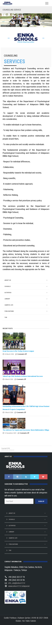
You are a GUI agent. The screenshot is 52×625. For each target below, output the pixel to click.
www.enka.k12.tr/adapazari (19, 586)
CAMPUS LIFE (9, 305)
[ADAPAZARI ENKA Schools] (7, 3)
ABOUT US (8, 280)
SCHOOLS (8, 286)
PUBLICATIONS (9, 311)
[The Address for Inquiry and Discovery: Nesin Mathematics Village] (25, 423)
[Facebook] (9, 476)
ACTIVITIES (8, 292)
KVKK (34, 618)
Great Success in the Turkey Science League (18, 351)
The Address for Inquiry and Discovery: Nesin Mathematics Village (26, 430)
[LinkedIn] (26, 476)
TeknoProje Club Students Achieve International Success (23, 376)
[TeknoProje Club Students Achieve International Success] (25, 367)
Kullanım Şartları (24, 618)
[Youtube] (43, 476)
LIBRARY (7, 299)
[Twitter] (34, 476)
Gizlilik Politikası (10, 618)
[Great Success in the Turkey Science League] (25, 341)
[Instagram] (17, 476)
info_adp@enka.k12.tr (16, 583)
